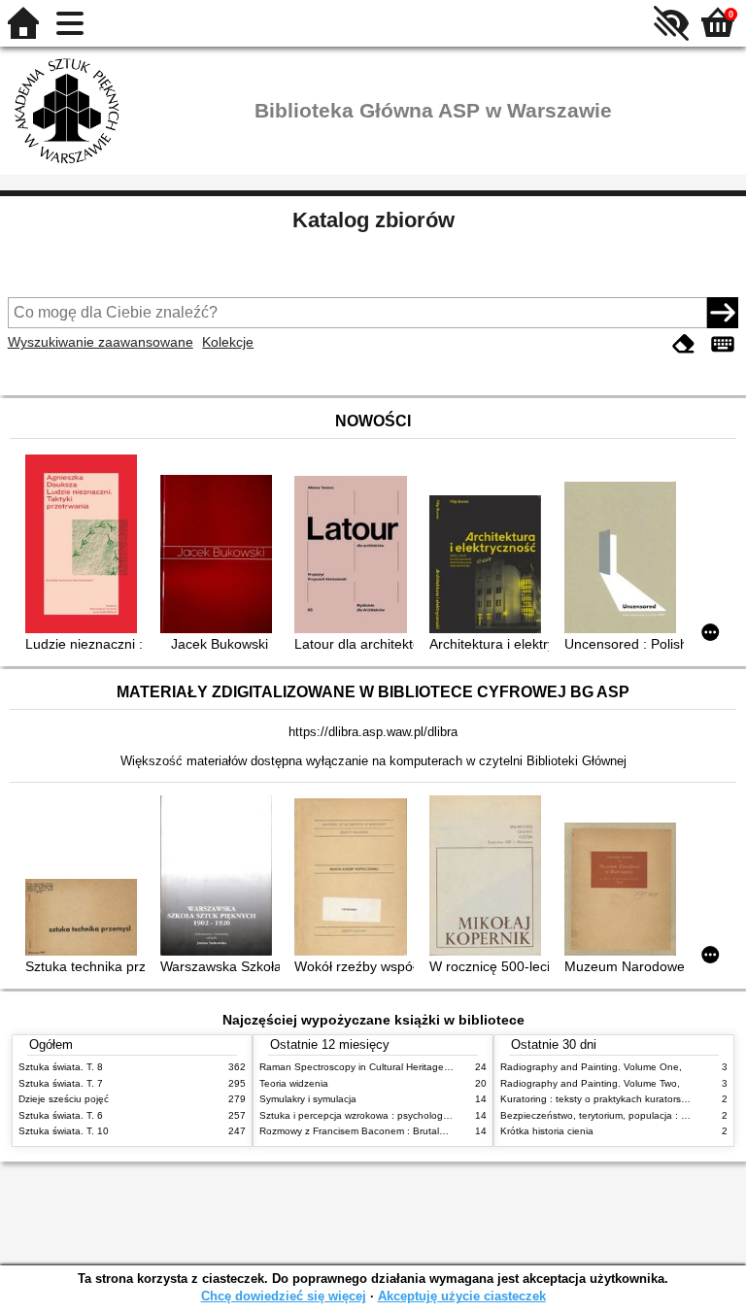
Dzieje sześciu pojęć (63, 1099)
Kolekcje (228, 342)
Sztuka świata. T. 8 (60, 1066)
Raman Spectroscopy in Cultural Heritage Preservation (381, 1066)
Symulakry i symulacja (307, 1099)
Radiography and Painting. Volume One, (591, 1066)
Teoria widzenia (293, 1083)
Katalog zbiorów (373, 220)
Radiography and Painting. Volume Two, (590, 1083)
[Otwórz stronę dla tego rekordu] (85, 545)
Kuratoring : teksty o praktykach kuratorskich (599, 1099)
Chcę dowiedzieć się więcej (283, 1296)
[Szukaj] (722, 312)
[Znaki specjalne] (722, 344)
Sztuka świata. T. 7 (60, 1083)
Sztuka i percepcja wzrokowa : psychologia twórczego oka (389, 1115)
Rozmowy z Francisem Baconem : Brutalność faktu (372, 1131)
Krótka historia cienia (546, 1131)
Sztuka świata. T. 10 (63, 1131)
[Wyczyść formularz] (683, 344)
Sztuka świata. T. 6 (60, 1115)
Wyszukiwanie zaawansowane (100, 342)
